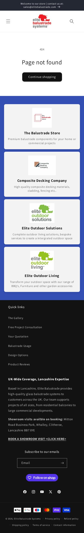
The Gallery (15, 318)
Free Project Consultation (25, 327)
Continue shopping (42, 77)
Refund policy (71, 518)
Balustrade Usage (19, 346)
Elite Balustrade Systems (27, 518)
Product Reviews (19, 364)
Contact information (65, 525)
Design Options (18, 355)
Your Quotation (18, 336)
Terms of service (41, 525)
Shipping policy (20, 525)
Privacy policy (52, 518)
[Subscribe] (62, 463)
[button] (8, 21)
